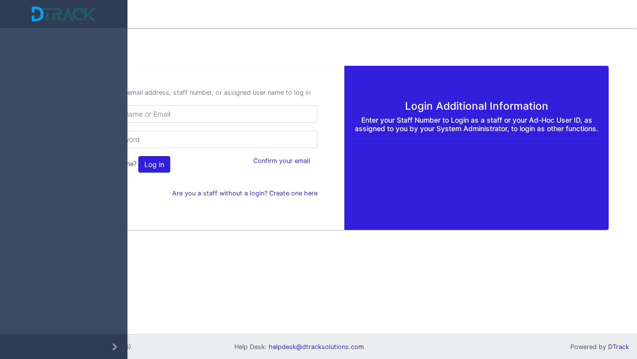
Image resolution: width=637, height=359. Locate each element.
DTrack (618, 347)
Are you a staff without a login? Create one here (245, 193)
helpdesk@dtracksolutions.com (316, 347)
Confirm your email (281, 161)
